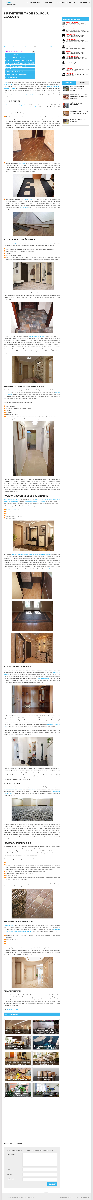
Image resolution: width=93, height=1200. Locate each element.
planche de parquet (43, 678)
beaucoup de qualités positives (28, 107)
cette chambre (8, 84)
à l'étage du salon (9, 789)
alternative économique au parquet (35, 501)
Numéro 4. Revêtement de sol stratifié (21, 63)
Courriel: (9, 1174)
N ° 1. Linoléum (12, 54)
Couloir (6, 82)
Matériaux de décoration (26, 47)
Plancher (9, 1009)
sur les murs (32, 789)
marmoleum (21, 163)
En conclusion (12, 78)
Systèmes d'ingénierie (67, 2)
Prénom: (9, 1169)
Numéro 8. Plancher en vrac (17, 75)
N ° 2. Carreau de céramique (17, 57)
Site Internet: (10, 1179)
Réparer (49, 2)
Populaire (68, 82)
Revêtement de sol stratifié (12, 499)
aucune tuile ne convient (37, 336)
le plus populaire (22, 105)
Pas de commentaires (47, 47)
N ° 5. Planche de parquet (16, 66)
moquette (12, 787)
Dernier (82, 82)
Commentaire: (11, 1154)
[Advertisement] (32, 31)
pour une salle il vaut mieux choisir (31, 554)
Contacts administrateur (69, 1197)
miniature (6, 773)
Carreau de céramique (10, 243)
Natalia (5, 47)
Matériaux (85, 2)
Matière (51, 243)
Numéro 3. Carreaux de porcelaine (19, 60)
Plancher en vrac (9, 925)
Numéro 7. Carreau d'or (15, 72)
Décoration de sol (14, 47)
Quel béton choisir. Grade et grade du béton (77, 88)
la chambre (19, 789)
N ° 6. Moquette (12, 69)
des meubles (24, 207)
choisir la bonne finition (27, 95)
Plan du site (84, 1197)
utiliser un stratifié (53, 568)
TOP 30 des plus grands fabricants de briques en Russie (78, 96)
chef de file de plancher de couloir (38, 243)
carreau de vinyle (29, 199)
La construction (34, 2)
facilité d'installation (11, 510)
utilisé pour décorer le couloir (43, 499)
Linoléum (6, 105)
